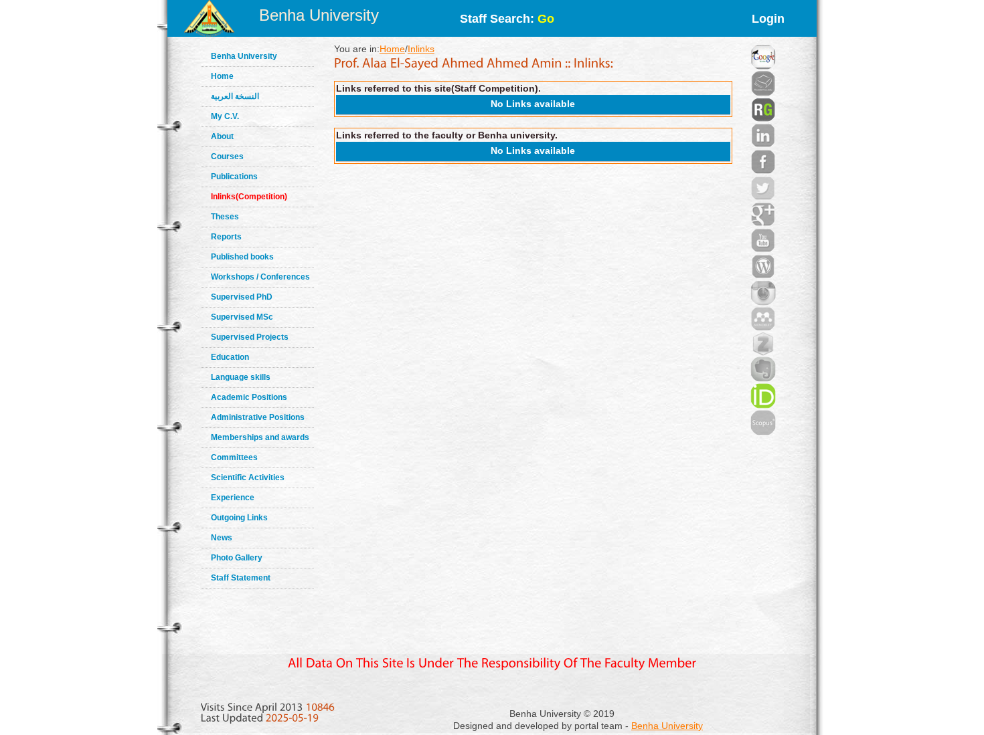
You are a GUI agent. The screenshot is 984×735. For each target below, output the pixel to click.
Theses (225, 216)
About (222, 136)
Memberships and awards (260, 437)
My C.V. (225, 116)
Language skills (240, 377)
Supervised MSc (242, 317)
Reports (226, 236)
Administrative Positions (258, 417)
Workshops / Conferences (260, 277)
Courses (227, 156)
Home (222, 76)
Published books (242, 256)
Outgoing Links (239, 517)
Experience (232, 497)
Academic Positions (249, 397)
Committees (234, 457)
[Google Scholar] (763, 40)
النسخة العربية (235, 96)
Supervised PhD (241, 297)
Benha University (319, 15)
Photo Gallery (236, 557)
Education (230, 357)
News (221, 537)
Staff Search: (507, 18)
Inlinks (421, 48)
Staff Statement (240, 578)
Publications (234, 176)
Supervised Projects (250, 337)
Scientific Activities (247, 477)
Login (768, 18)
